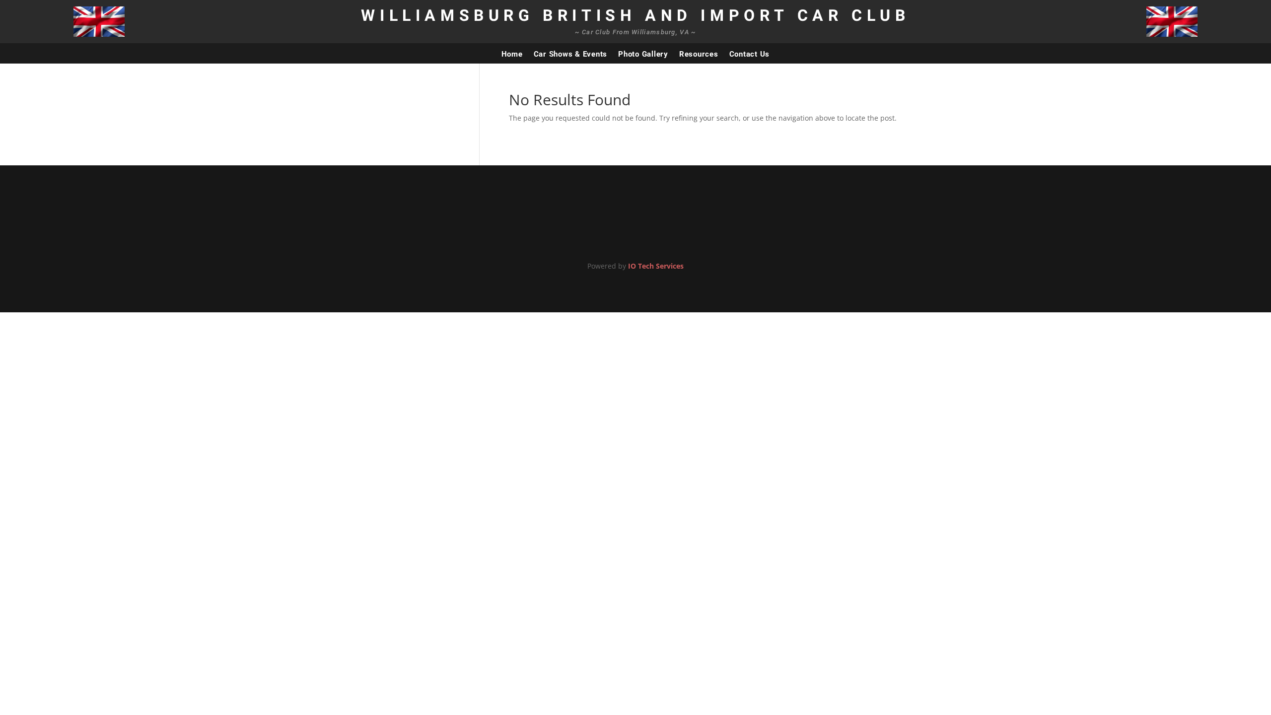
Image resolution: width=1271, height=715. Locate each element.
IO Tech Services (656, 266)
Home (512, 54)
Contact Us (749, 54)
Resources (698, 54)
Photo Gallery (643, 54)
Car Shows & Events (571, 54)
